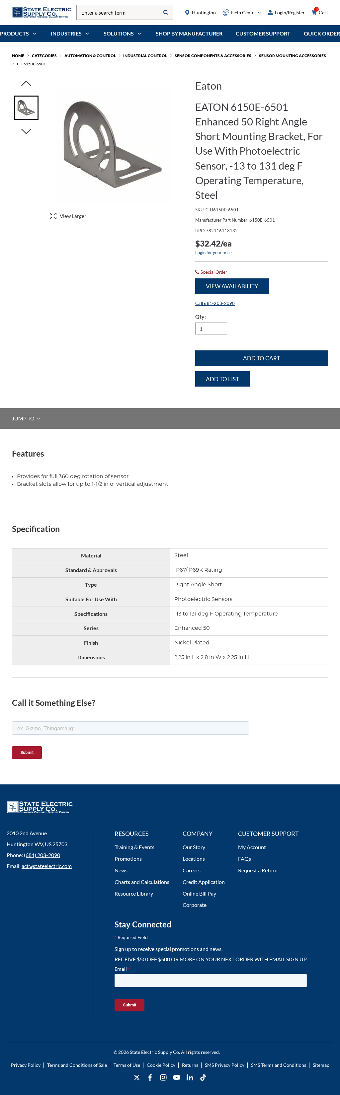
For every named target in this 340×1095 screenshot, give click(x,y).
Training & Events (134, 847)
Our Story (194, 847)
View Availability (232, 286)
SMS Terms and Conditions (278, 1065)
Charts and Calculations (142, 882)
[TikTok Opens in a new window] (203, 1077)
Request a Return (258, 870)
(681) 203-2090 (42, 855)
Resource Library (134, 893)
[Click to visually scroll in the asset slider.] (26, 83)
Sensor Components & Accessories (213, 55)
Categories (44, 55)
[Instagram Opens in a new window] (163, 1077)
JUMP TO (24, 418)
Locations (194, 858)
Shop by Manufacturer (189, 33)
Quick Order (322, 33)
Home (18, 55)
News (121, 870)
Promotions (128, 858)
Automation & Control (90, 55)
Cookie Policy (161, 1065)
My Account (252, 847)
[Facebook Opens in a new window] (150, 1077)
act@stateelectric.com (47, 866)
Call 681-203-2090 (215, 303)
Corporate (195, 905)
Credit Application (204, 882)
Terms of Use (127, 1065)
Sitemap (321, 1065)
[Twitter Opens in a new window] (136, 1077)
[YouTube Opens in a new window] (176, 1077)
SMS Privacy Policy (224, 1065)
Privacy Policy (26, 1065)
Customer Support (263, 33)
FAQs (244, 858)
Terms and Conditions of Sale (77, 1065)
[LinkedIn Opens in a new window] (190, 1077)
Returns (190, 1065)
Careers (192, 870)
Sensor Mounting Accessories (292, 55)
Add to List (222, 379)
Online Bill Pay (199, 893)
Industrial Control (145, 55)
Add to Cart (261, 358)
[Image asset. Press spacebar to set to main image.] (26, 108)
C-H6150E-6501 (31, 63)
